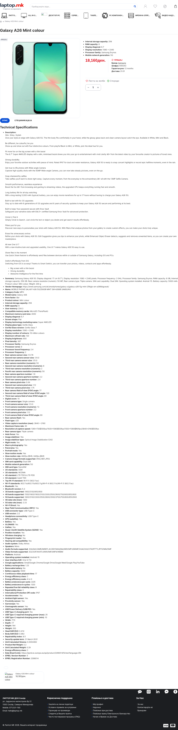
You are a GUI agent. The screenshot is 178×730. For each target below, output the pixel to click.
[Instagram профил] (149, 692)
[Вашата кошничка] (175, 6)
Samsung (122, 63)
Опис (5, 120)
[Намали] (88, 87)
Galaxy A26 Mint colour (25, 674)
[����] (134, 6)
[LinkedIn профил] (157, 692)
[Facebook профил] (175, 692)
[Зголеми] (98, 87)
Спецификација (23, 120)
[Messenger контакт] (166, 692)
